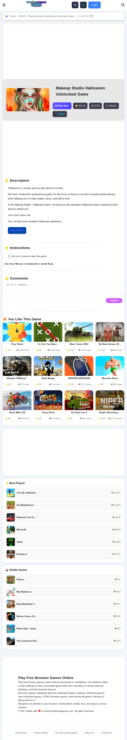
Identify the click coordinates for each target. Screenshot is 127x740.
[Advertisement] (63, 452)
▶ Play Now (62, 105)
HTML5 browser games (55, 696)
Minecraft (23, 700)
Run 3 (32, 700)
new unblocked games (30, 696)
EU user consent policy (66, 733)
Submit (114, 300)
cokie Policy (21, 733)
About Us (89, 733)
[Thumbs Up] (83, 5)
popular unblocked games (90, 693)
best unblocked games (64, 693)
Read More (17, 230)
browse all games (83, 696)
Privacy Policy (41, 733)
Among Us (98, 696)
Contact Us (106, 733)
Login (94, 4)
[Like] (75, 5)
